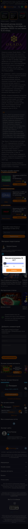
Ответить (14, 270)
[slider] (14, 263)
